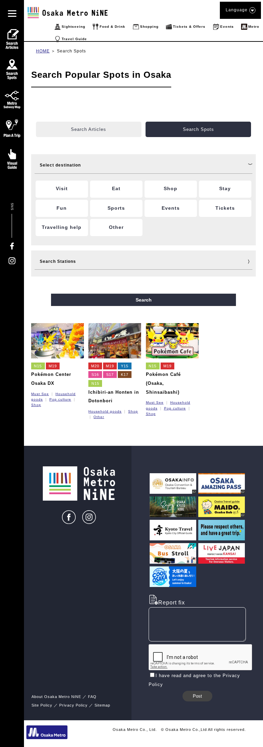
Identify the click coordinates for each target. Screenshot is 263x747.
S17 (110, 374)
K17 (124, 374)
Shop (36, 405)
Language (237, 10)
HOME (43, 51)
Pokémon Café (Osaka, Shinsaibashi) (163, 383)
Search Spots (71, 51)
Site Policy (42, 705)
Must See (40, 394)
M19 (53, 366)
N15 (38, 366)
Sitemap (102, 705)
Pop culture (60, 399)
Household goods (105, 411)
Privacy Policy (73, 705)
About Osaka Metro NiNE (56, 697)
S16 (95, 374)
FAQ (92, 697)
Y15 (124, 366)
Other (98, 417)
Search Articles (88, 129)
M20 (95, 366)
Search (144, 300)
